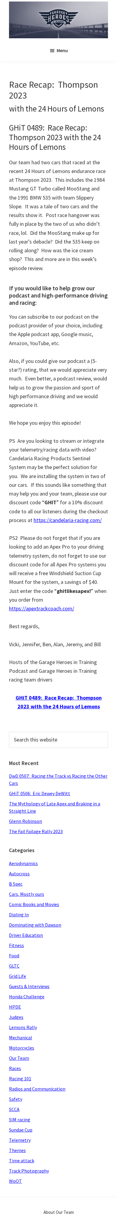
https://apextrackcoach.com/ (41, 608)
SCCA (14, 1109)
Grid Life (17, 976)
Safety (15, 1099)
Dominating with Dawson (35, 925)
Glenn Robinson (25, 821)
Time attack (21, 1160)
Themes (17, 1150)
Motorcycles (21, 1048)
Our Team (19, 1058)
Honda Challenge (26, 997)
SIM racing (19, 1119)
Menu (62, 50)
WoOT (15, 1181)
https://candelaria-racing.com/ (68, 520)
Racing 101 (20, 1078)
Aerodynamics (23, 863)
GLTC (14, 966)
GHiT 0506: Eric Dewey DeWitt (39, 793)
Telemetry (20, 1140)
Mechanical (20, 1037)
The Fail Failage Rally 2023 (36, 831)
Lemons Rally (23, 1027)
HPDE (15, 1007)
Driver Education (26, 935)
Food (14, 956)
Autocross (19, 874)
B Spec (15, 884)
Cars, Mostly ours (26, 894)
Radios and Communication (37, 1089)
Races (15, 1068)
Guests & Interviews (29, 986)
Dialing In (19, 915)
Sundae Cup (20, 1130)
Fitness (16, 945)
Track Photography (29, 1171)
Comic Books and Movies (34, 904)
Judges (16, 1017)
